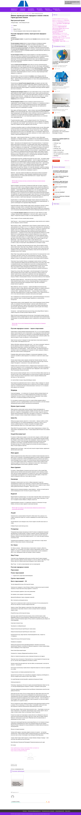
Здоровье (61, 22)
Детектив (62, 20)
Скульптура (66, 34)
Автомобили (31, 8)
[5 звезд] (42, 13)
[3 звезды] (39, 13)
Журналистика (56, 8)
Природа (60, 31)
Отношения (56, 30)
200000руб (55, 155)
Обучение (55, 28)
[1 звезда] (37, 13)
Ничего (55, 144)
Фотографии (55, 39)
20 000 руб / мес (57, 148)
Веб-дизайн (39, 8)
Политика (63, 30)
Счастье (63, 36)
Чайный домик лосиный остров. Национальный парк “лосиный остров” (17, 784)
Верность (54, 20)
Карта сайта (67, 811)
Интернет (59, 23)
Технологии (67, 37)
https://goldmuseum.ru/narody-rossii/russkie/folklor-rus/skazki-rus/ (25, 748)
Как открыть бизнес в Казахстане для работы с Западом (60, 177)
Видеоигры (47, 8)
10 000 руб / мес (57, 143)
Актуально (63, 18)
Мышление (55, 26)
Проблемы (56, 33)
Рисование (58, 34)
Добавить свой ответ (56, 157)
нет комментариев (28, 13)
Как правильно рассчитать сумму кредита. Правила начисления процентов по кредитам (60, 84)
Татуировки (40, 10)
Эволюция (67, 41)
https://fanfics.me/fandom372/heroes (19, 750)
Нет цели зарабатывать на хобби (60, 153)
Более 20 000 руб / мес (58, 150)
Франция (62, 39)
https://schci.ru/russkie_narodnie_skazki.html (20, 749)
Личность (55, 25)
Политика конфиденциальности (34, 811)
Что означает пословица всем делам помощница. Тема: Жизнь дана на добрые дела (60, 62)
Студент (59, 36)
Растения (62, 33)
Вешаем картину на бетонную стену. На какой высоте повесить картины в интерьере (61, 106)
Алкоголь (66, 18)
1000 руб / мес (56, 146)
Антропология (49, 10)
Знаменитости (14, 8)
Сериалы (62, 34)
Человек (55, 41)
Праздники (22, 8)
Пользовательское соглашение (48, 811)
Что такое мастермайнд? (59, 192)
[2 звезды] (38, 13)
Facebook (54, 18)
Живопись (66, 20)
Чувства (62, 41)
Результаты (67, 160)
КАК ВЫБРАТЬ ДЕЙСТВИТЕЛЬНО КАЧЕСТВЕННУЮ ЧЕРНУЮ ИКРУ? (60, 171)
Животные (55, 21)
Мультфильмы (31, 10)
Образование (62, 26)
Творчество (57, 10)
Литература (22, 10)
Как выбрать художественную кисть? (60, 187)
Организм (67, 28)
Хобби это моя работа (58, 152)
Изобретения (14, 10)
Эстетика (53, 42)
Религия (54, 34)
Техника (63, 37)
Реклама (65, 33)
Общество (61, 28)
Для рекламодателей (60, 811)
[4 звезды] (41, 13)
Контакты (25, 811)
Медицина (60, 25)
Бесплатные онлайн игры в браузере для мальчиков (61, 197)
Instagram (59, 18)
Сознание (54, 36)
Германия (59, 20)
